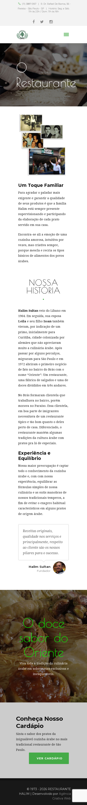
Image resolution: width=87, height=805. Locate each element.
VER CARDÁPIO (50, 758)
